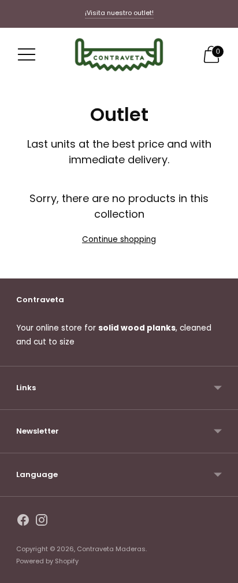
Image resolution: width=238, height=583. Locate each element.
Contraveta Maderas (111, 548)
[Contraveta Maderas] (119, 55)
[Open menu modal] (26, 54)
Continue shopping (119, 239)
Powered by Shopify (47, 561)
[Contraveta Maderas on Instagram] (42, 522)
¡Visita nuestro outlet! (119, 12)
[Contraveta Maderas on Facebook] (23, 522)
